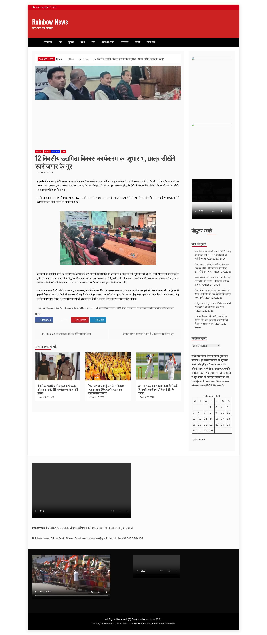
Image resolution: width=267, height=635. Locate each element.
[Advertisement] (108, 126)
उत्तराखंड (48, 42)
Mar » (202, 439)
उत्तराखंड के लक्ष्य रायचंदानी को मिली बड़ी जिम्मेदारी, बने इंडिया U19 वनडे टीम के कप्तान (157, 389)
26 (194, 430)
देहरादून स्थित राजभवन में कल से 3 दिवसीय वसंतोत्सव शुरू (148, 333)
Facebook (45, 319)
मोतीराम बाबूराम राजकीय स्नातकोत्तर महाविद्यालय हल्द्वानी (155, 308)
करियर (47, 151)
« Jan (194, 439)
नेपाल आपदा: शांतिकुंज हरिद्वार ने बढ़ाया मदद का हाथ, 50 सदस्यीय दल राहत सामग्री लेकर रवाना (106, 389)
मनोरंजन (124, 42)
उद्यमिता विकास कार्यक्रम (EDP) (110, 308)
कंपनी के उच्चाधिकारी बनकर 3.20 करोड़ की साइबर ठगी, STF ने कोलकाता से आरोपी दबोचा (58, 389)
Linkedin (99, 319)
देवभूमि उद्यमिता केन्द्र (129, 308)
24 (222, 424)
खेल (93, 42)
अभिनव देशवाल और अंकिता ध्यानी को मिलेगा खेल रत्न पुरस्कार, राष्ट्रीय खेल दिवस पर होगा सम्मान (211, 320)
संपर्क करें (151, 42)
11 (228, 412)
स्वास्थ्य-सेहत (108, 42)
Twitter (63, 319)
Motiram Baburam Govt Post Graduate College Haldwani (64, 308)
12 (194, 418)
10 (222, 412)
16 (216, 418)
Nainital (94, 308)
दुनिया (71, 42)
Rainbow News (50, 21)
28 (205, 430)
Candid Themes (166, 623)
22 (211, 424)
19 (194, 424)
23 (216, 424)
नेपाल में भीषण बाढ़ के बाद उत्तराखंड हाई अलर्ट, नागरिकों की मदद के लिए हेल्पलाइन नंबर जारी (213, 294)
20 (199, 424)
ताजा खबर (55, 151)
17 (222, 418)
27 (199, 430)
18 (228, 418)
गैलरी (137, 42)
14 (205, 418)
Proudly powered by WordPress (110, 623)
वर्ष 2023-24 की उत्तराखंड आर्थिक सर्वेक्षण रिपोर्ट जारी (66, 333)
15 (211, 418)
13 (199, 418)
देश (60, 42)
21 (205, 424)
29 (211, 430)
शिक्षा (83, 42)
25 (228, 424)
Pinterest (80, 319)
